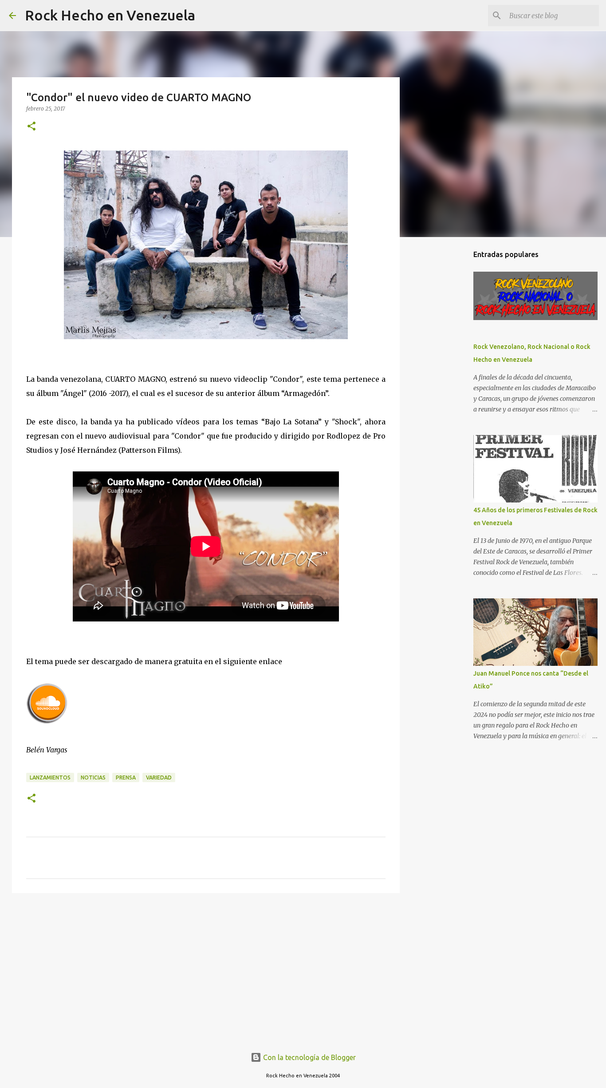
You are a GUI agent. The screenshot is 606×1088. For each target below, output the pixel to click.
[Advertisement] (205, 968)
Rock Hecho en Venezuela (110, 15)
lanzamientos (50, 777)
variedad (159, 777)
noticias (93, 777)
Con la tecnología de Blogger (308, 1057)
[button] (31, 127)
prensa (126, 777)
